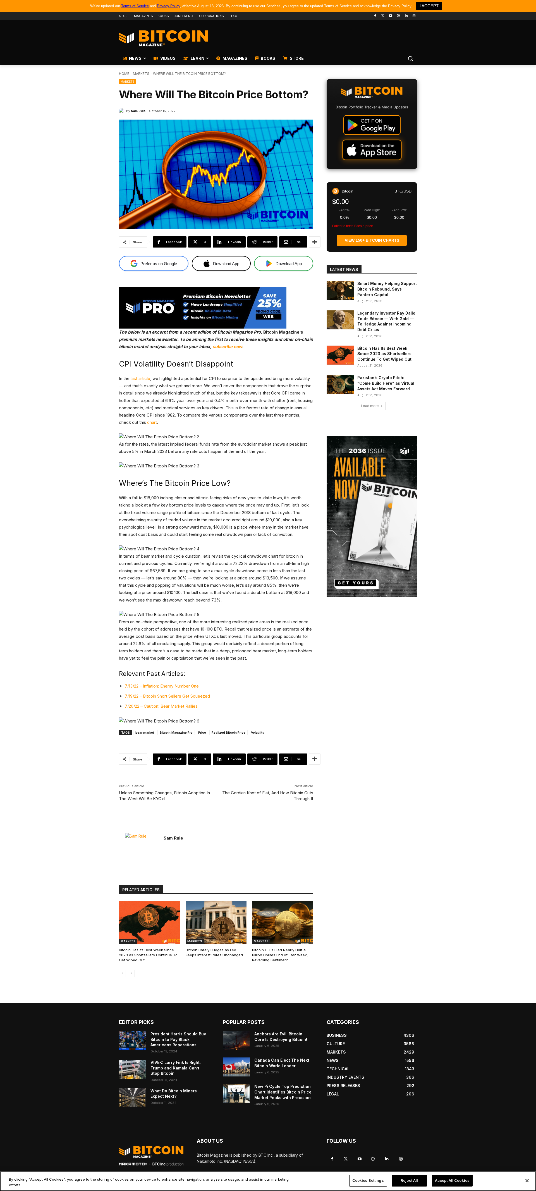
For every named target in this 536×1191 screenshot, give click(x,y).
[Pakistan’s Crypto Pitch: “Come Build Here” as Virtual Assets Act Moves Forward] (340, 384)
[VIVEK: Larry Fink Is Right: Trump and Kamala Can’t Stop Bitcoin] (132, 1069)
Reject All (409, 1180)
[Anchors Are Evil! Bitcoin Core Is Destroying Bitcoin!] (236, 1040)
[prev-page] (122, 973)
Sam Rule (138, 111)
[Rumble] (398, 16)
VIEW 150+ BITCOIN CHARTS (372, 240)
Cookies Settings (368, 1180)
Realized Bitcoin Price (228, 732)
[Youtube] (390, 16)
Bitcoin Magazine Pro (176, 732)
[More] (314, 242)
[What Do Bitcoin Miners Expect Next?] (132, 1097)
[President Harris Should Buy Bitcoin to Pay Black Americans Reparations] (132, 1040)
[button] (410, 58)
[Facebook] (375, 16)
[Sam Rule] (122, 111)
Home (124, 74)
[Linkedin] (406, 16)
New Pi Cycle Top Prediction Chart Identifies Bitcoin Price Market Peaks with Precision (283, 1092)
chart (152, 422)
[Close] (527, 1181)
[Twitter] (383, 16)
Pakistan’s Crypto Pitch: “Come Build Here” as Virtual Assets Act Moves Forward (385, 383)
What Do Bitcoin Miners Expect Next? (173, 1093)
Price (202, 732)
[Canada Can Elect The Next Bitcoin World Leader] (236, 1066)
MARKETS (141, 74)
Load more (370, 406)
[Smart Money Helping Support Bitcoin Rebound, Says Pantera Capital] (340, 290)
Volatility (257, 732)
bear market (144, 732)
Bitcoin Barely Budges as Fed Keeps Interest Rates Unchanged (214, 952)
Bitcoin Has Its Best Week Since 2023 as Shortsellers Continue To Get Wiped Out (148, 955)
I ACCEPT (429, 5)
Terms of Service (135, 6)
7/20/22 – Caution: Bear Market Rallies (161, 706)
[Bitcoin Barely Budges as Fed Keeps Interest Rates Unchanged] (216, 922)
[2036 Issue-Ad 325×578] (372, 516)
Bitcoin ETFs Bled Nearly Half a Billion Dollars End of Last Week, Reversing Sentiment (280, 955)
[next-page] (131, 973)
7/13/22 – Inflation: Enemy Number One (162, 686)
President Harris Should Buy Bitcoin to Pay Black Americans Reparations (178, 1039)
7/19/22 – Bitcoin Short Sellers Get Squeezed (167, 696)
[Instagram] (414, 16)
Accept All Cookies (452, 1180)
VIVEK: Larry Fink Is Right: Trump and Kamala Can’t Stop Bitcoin (175, 1068)
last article (140, 378)
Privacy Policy (168, 6)
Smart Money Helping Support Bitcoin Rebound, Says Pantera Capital (387, 289)
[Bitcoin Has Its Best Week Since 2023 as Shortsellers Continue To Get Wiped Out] (149, 922)
